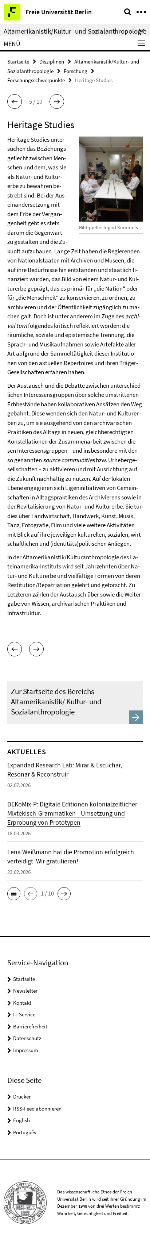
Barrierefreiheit (30, 1026)
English (21, 1120)
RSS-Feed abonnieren (37, 1108)
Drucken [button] (22, 1096)
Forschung (75, 71)
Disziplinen (51, 61)
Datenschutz (27, 1038)
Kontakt (22, 1002)
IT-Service (24, 1014)
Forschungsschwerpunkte (36, 80)
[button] (14, 101)
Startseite (18, 61)
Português (24, 1132)
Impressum (25, 1050)
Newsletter (25, 990)
